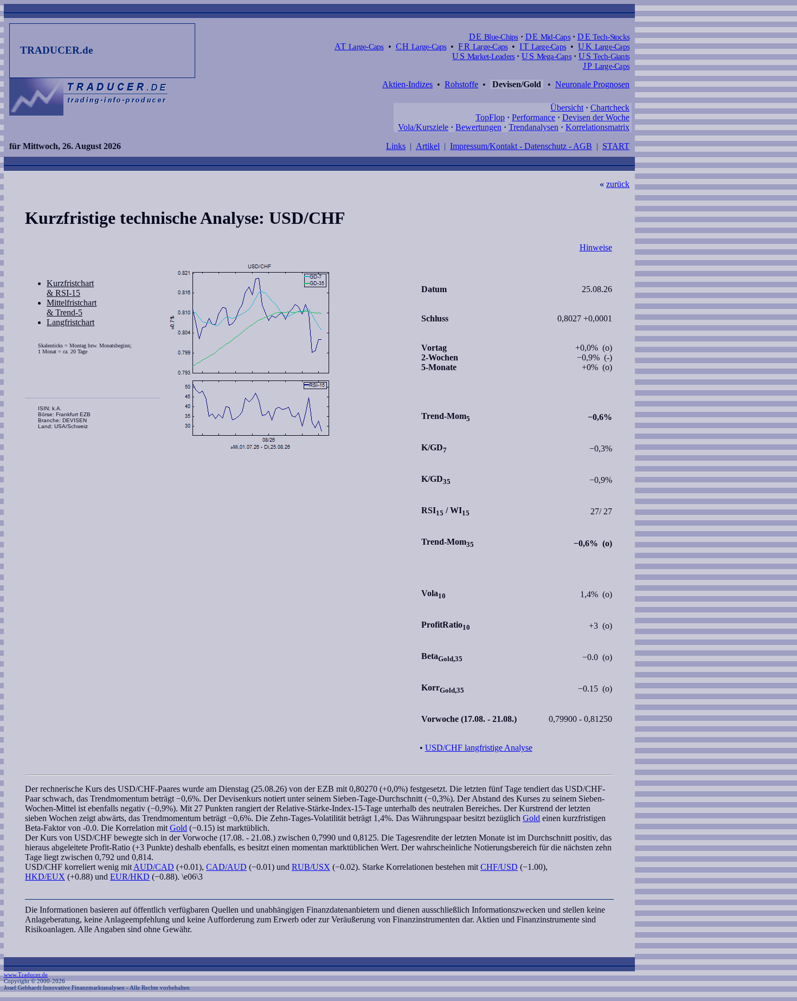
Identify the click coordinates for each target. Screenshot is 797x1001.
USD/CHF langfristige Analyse (478, 747)
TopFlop (490, 117)
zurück (617, 184)
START (615, 146)
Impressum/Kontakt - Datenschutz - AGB (521, 146)
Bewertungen (478, 127)
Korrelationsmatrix (597, 127)
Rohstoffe (461, 84)
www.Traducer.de (26, 974)
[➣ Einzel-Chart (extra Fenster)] (290, 357)
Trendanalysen (533, 127)
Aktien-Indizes (407, 84)
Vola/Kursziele (423, 127)
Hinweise (596, 247)
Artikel (428, 146)
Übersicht (566, 107)
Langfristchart (70, 322)
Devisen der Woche (595, 117)
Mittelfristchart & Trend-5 (72, 307)
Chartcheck (609, 107)
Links (396, 146)
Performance (533, 117)
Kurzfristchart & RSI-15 (70, 288)
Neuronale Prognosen (592, 84)
